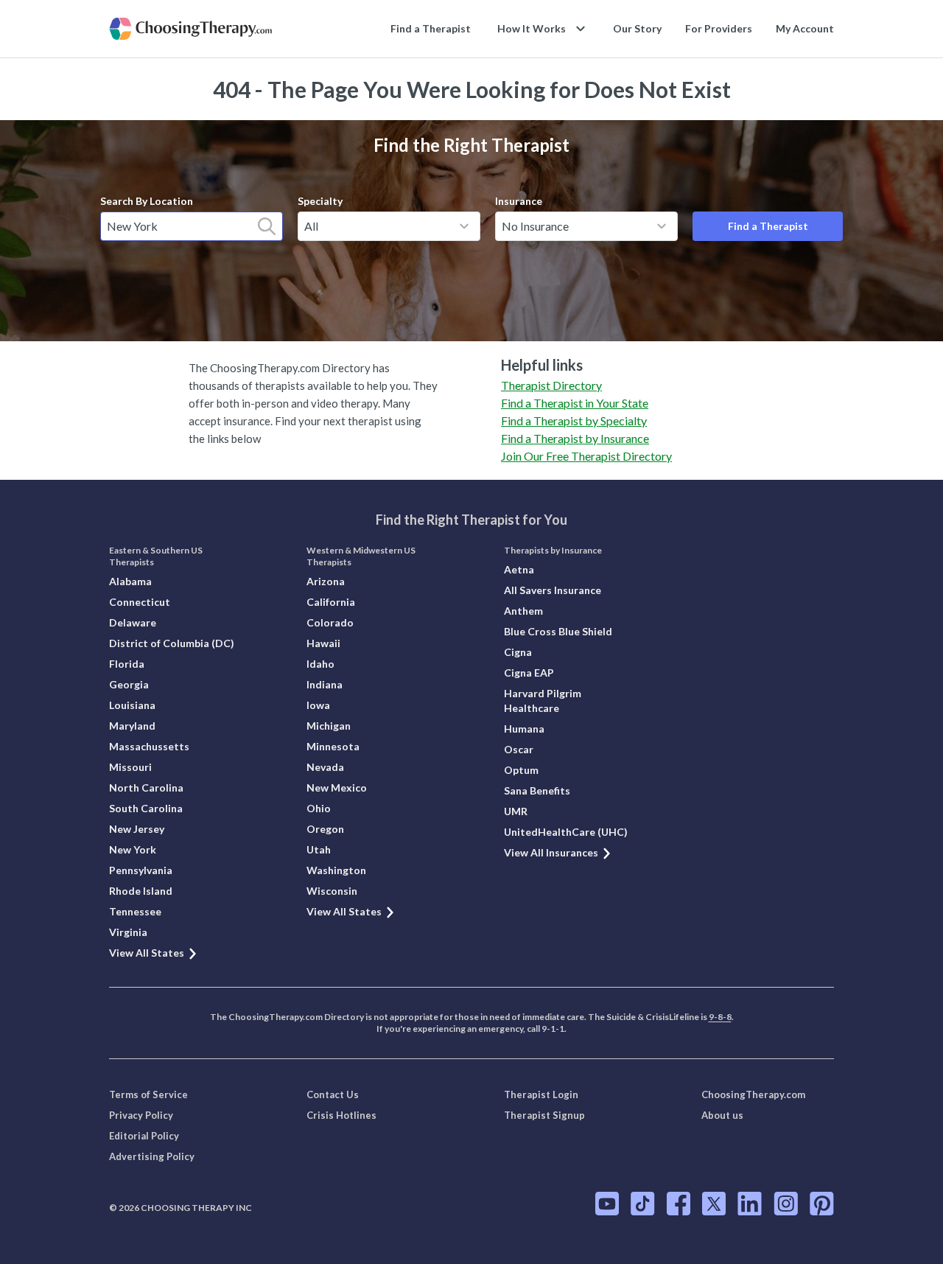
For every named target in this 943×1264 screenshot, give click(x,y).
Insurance (518, 201)
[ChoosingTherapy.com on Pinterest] (822, 1203)
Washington (336, 870)
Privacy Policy (141, 1115)
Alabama (130, 581)
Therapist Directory (551, 385)
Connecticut (139, 602)
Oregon (325, 829)
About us (722, 1115)
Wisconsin (331, 890)
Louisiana (132, 705)
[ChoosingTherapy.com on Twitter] (714, 1203)
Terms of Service (148, 1094)
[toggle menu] (464, 226)
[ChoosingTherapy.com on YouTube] (607, 1203)
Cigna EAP (529, 672)
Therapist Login (541, 1094)
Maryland (132, 725)
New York (132, 849)
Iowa (318, 705)
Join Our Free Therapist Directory (586, 456)
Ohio (318, 808)
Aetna (519, 569)
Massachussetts (149, 746)
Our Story (637, 28)
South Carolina (146, 808)
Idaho (320, 663)
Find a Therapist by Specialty (574, 420)
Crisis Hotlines (341, 1115)
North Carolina (146, 787)
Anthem (523, 610)
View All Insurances (551, 852)
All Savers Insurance (552, 590)
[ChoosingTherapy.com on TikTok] (643, 1203)
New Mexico (336, 787)
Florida (126, 663)
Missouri (130, 767)
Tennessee (135, 911)
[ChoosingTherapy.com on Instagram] (786, 1203)
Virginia (128, 932)
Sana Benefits (537, 790)
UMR (515, 811)
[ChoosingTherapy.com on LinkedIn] (749, 1203)
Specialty (320, 201)
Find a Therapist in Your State (574, 403)
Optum (521, 770)
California (330, 602)
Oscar (518, 749)
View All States (146, 952)
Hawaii (323, 643)
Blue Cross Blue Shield (558, 631)
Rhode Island (140, 890)
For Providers (718, 28)
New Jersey (136, 829)
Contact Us (332, 1094)
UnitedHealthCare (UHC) (566, 831)
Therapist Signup (544, 1115)
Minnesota (333, 746)
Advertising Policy (151, 1156)
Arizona (325, 581)
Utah (318, 849)
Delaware (132, 622)
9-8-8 (720, 1016)
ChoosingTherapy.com (753, 1094)
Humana (524, 728)
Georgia (129, 684)
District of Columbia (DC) (171, 643)
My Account (805, 28)
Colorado (330, 622)
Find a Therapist (430, 28)
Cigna (518, 652)
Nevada (325, 767)
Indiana (324, 684)
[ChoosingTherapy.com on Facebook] (678, 1203)
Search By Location (146, 201)
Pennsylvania (140, 870)
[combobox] (191, 226)
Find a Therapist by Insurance (575, 438)
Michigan (328, 725)
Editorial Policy (144, 1136)
